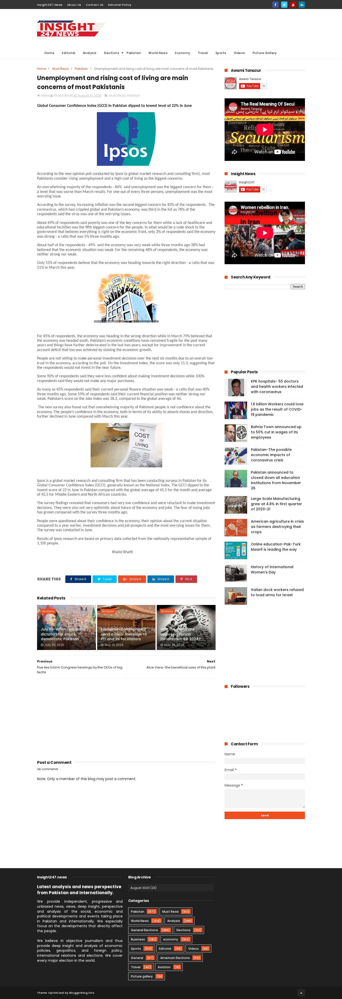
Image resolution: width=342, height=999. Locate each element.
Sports (221, 53)
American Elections (175, 958)
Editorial (68, 53)
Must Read (60, 69)
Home (49, 53)
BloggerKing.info (82, 993)
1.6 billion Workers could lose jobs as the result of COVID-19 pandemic (277, 409)
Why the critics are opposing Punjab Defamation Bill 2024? (180, 634)
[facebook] (275, 5)
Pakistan (134, 53)
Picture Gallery (265, 53)
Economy (182, 53)
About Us (74, 5)
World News (157, 53)
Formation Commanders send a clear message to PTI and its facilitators (124, 634)
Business (138, 939)
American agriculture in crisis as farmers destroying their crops (277, 526)
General (137, 958)
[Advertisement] (214, 28)
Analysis (90, 53)
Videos (239, 53)
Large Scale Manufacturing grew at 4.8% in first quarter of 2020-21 (276, 504)
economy (170, 939)
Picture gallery (142, 976)
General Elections (144, 930)
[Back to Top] (301, 992)
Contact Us (95, 5)
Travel (203, 53)
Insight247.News (50, 5)
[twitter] (284, 5)
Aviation (164, 967)
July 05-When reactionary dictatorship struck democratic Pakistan (64, 634)
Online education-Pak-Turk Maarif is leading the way (276, 547)
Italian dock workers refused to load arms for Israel (277, 592)
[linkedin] (302, 5)
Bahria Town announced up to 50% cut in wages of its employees (276, 432)
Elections (111, 53)
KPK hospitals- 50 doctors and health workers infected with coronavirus (277, 386)
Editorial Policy (119, 5)
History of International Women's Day (272, 569)
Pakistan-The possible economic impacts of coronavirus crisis (271, 455)
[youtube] (293, 5)
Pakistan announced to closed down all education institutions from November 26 (276, 480)
